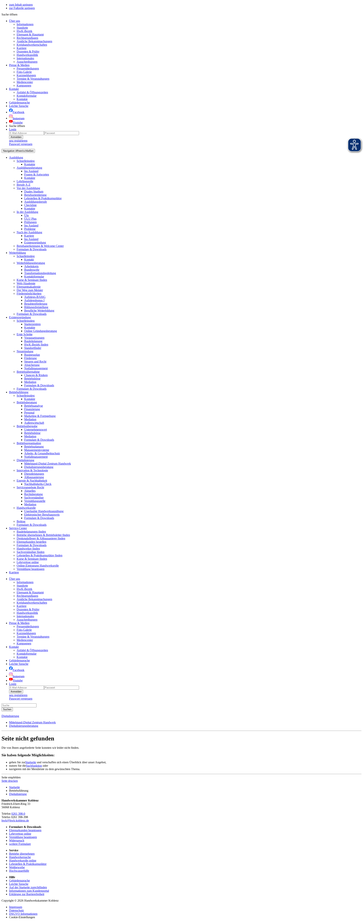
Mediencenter (25, 82)
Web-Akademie (26, 283)
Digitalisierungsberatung (38, 467)
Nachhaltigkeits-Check (37, 484)
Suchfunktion (34, 765)
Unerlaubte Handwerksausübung (44, 511)
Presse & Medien (19, 65)
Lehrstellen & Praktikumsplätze (43, 198)
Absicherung (32, 365)
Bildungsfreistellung (36, 307)
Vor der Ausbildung (28, 188)
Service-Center (18, 528)
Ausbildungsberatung (29, 167)
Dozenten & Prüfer (28, 51)
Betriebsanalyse (33, 405)
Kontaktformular (26, 95)
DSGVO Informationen (23, 913)
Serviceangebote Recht (30, 487)
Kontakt (14, 88)
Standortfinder (32, 348)
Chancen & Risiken (36, 375)
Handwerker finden (28, 548)
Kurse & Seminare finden (32, 280)
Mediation (30, 382)
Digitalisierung (25, 460)
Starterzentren (32, 324)
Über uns (14, 20)
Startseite (30, 762)
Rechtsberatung (33, 494)
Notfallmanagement (36, 368)
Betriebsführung (18, 392)
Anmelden (16, 137)
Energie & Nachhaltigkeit (32, 480)
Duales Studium (33, 191)
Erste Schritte (25, 334)
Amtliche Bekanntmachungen (34, 41)
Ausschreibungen (27, 61)
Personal (29, 412)
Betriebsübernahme (28, 371)
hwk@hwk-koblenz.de (15, 820)
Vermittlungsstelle (34, 501)
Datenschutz (16, 910)
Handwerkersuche (20, 857)
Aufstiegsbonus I (34, 300)
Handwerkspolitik (27, 54)
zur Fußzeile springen (22, 8)
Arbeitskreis (31, 266)
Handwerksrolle (26, 507)
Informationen (25, 24)
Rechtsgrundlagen (27, 37)
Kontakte (22, 99)
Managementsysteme (36, 450)
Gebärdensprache (19, 880)
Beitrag (21, 521)
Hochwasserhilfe (19, 870)
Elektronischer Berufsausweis (42, 514)
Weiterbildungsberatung (31, 263)
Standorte (22, 27)
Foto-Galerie (24, 71)
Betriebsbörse (32, 378)
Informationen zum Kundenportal (29, 890)
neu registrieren (18, 140)
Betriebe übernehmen (22, 853)
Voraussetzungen (34, 337)
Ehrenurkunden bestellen (31, 541)
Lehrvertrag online (28, 562)
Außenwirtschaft (34, 422)
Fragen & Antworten (36, 174)
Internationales (25, 58)
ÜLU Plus (30, 218)
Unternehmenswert (35, 429)
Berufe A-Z (23, 184)
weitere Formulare (20, 843)
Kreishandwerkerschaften (32, 44)
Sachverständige (34, 497)
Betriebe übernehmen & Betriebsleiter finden (43, 535)
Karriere (21, 48)
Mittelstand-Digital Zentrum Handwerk (47, 463)
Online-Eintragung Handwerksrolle (38, 565)
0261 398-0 (18, 813)
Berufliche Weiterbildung (39, 310)
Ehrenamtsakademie (29, 286)
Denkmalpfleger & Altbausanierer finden (41, 538)
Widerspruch (16, 840)
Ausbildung (16, 157)
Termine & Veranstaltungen (33, 78)
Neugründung (25, 351)
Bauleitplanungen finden (31, 531)
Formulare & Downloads (32, 249)
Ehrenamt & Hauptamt (30, 34)
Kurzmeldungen (26, 75)
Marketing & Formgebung (40, 416)
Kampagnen (24, 85)
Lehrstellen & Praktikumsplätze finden (39, 555)
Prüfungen (30, 222)
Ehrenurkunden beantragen (25, 830)
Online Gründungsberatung (40, 331)
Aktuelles (30, 490)
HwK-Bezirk (24, 31)
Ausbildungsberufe (35, 201)
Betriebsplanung (34, 446)
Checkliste (30, 205)
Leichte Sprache (18, 884)
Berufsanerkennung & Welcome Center (40, 246)
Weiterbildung (17, 252)
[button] (9, 14)
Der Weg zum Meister (30, 290)
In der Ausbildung (27, 211)
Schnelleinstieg (26, 160)
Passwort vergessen (20, 144)
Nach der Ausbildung (29, 232)
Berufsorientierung (35, 194)
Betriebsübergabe (27, 426)
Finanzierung (32, 409)
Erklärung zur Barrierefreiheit (26, 894)
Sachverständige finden (30, 552)
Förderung (30, 358)
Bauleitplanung (33, 341)
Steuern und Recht (35, 361)
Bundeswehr (31, 269)
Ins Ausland (31, 171)
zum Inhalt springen (21, 4)
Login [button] (12, 129)
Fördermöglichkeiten (29, 293)
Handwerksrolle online (22, 860)
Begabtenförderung (35, 303)
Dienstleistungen (34, 473)
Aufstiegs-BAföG (35, 297)
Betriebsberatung (27, 402)
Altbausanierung (34, 477)
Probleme (30, 228)
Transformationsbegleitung (40, 273)
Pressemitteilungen (28, 68)
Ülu (26, 215)
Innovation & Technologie (32, 470)
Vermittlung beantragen (30, 569)
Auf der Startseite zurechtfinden (28, 887)
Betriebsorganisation (29, 443)
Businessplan (32, 354)
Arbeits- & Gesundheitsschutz (42, 453)
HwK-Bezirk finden (36, 344)
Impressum (15, 907)
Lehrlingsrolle (25, 181)
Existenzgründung (35, 242)
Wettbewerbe (17, 867)
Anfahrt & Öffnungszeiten (32, 92)
